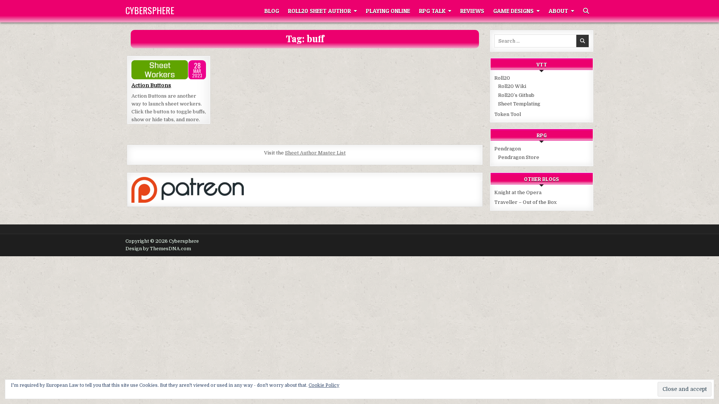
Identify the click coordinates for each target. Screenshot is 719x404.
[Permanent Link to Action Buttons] (168, 70)
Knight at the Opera (517, 192)
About (558, 11)
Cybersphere (149, 10)
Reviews (472, 11)
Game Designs (513, 11)
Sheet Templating (519, 104)
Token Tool (507, 114)
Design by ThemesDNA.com (158, 248)
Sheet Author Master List (315, 153)
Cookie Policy (324, 385)
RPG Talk (432, 11)
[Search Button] (586, 11)
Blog (271, 11)
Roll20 (502, 78)
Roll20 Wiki (512, 86)
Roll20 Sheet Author (319, 11)
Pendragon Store (518, 157)
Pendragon (507, 149)
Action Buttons (151, 85)
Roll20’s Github (516, 95)
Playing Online (388, 11)
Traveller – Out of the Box (525, 202)
